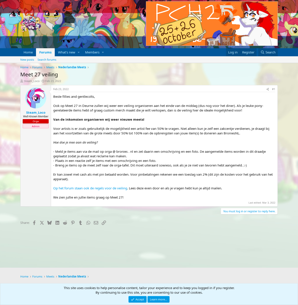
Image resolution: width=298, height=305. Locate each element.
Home (28, 52)
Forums (45, 52)
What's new (66, 52)
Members (92, 52)
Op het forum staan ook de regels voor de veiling (90, 188)
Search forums (47, 60)
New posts (27, 60)
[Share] (268, 89)
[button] (79, 52)
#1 (273, 89)
